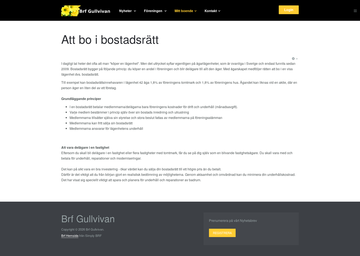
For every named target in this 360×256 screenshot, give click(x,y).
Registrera (222, 233)
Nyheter (125, 10)
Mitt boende (184, 10)
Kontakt (211, 10)
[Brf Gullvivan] (86, 10)
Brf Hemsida (69, 235)
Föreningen (153, 10)
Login (288, 9)
